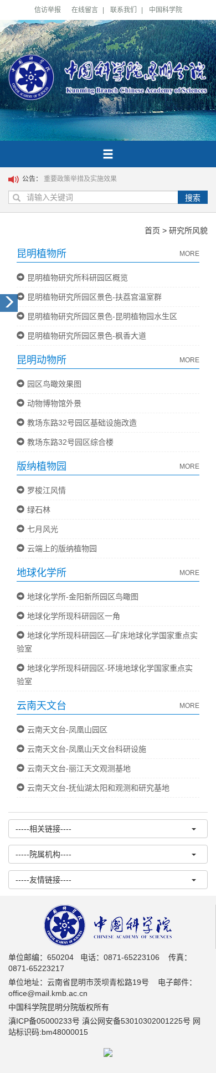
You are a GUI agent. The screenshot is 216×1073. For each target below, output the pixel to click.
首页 (152, 230)
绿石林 (38, 509)
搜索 (192, 197)
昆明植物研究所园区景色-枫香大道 (86, 335)
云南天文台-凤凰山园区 (67, 729)
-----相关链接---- (43, 828)
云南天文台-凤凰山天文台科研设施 (86, 749)
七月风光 (42, 529)
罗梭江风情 (46, 490)
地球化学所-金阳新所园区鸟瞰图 (82, 596)
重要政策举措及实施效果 (80, 179)
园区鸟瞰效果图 (54, 383)
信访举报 (47, 10)
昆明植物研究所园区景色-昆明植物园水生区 (102, 316)
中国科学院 (165, 10)
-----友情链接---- (43, 879)
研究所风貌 (188, 230)
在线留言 (84, 10)
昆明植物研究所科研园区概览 (77, 277)
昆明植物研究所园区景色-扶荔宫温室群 (94, 296)
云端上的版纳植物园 (62, 548)
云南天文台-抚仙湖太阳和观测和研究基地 (98, 787)
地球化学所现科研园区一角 (73, 616)
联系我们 (123, 10)
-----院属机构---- (43, 854)
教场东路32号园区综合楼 (70, 442)
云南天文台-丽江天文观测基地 (79, 768)
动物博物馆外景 (54, 403)
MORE (189, 254)
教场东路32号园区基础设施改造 (82, 422)
